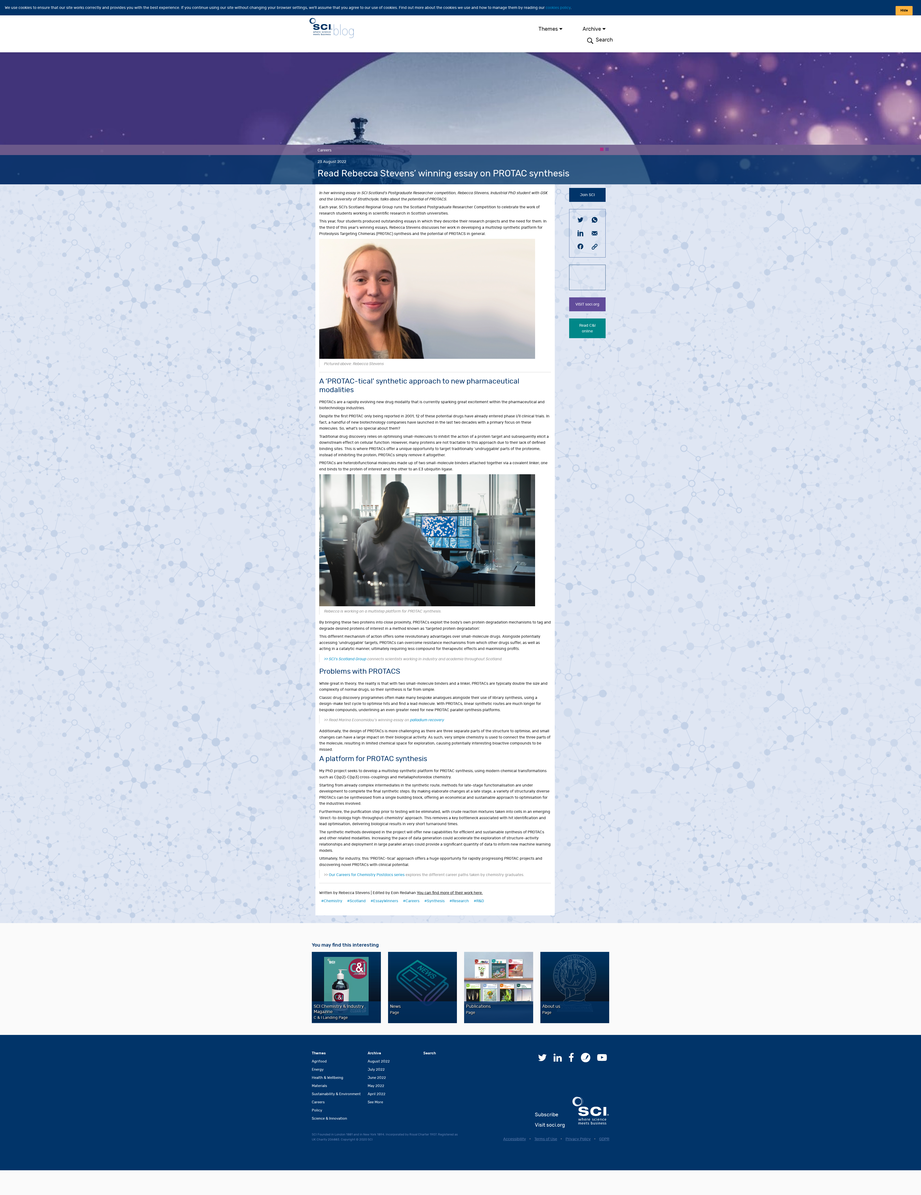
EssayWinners (385, 901)
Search (604, 39)
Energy (318, 1069)
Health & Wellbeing (327, 1078)
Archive (592, 29)
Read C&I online (587, 328)
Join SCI (587, 195)
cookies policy (558, 8)
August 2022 (379, 1061)
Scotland (358, 901)
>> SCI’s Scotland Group (345, 659)
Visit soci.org (550, 1125)
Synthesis (436, 901)
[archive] (607, 29)
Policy (317, 1110)
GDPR (604, 1139)
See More (375, 1102)
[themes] (564, 29)
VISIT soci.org (587, 304)
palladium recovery (427, 720)
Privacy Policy (578, 1139)
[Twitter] (542, 1060)
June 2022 (377, 1078)
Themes (548, 29)
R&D (480, 901)
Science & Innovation (329, 1118)
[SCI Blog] (585, 1060)
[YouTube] (602, 1060)
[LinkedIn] (558, 1060)
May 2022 (376, 1086)
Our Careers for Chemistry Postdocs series (367, 875)
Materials (319, 1086)
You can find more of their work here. (450, 893)
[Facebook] (571, 1060)
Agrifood (319, 1061)
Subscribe (546, 1114)
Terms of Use (545, 1139)
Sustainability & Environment (336, 1094)
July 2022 (376, 1069)
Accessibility (514, 1139)
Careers (412, 901)
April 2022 (376, 1094)
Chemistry (333, 901)
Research (460, 901)
